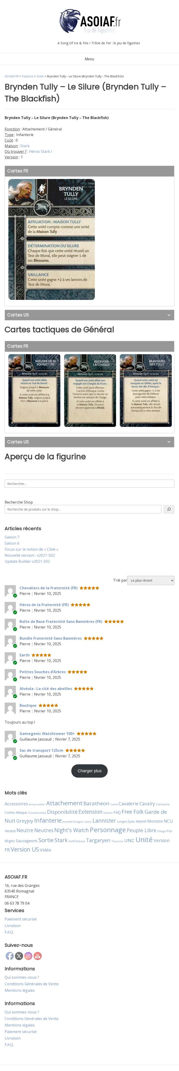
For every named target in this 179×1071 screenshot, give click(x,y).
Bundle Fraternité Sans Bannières (51, 638)
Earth (25, 655)
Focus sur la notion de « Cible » (31, 549)
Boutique (28, 705)
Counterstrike (37, 812)
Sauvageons (27, 840)
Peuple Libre (141, 830)
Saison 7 (12, 537)
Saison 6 (12, 543)
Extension (91, 811)
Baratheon (96, 803)
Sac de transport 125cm (41, 750)
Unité (144, 839)
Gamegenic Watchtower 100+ (47, 733)
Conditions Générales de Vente (32, 983)
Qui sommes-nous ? (22, 977)
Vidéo (45, 850)
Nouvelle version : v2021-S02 (30, 555)
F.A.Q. (9, 932)
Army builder (37, 804)
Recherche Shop (19, 502)
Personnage (108, 829)
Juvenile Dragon (73, 821)
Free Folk (133, 811)
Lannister (104, 820)
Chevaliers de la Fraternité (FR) (49, 587)
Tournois (117, 841)
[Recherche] (169, 509)
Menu (89, 59)
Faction (108, 812)
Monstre (155, 821)
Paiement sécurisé (21, 919)
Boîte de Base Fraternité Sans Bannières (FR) (61, 621)
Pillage (161, 831)
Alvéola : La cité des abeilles (46, 688)
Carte (113, 804)
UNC (129, 840)
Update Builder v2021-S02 (27, 561)
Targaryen (98, 840)
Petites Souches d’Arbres (43, 671)
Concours (162, 804)
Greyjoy (24, 820)
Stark (25, 145)
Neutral (10, 831)
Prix (169, 831)
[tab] (89, 171)
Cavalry (147, 803)
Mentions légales (20, 990)
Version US (25, 849)
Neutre (25, 830)
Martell (141, 821)
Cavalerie (128, 803)
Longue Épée (126, 822)
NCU (168, 821)
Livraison (13, 925)
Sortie (46, 840)
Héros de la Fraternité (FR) (44, 604)
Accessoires (16, 804)
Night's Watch (71, 830)
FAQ (117, 812)
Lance (88, 821)
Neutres (43, 830)
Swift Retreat (77, 841)
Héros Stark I (40, 151)
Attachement (64, 803)
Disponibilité (62, 811)
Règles (10, 841)
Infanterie (48, 820)
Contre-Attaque (16, 812)
